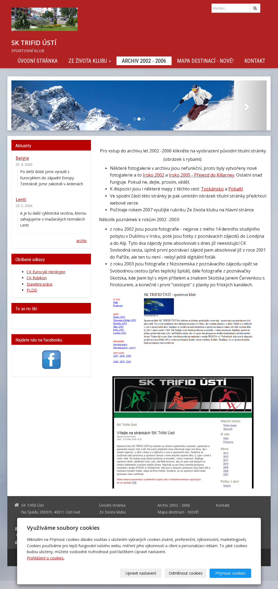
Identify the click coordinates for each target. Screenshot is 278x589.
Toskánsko (212, 189)
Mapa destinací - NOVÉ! (205, 61)
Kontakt (254, 61)
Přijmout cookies (230, 573)
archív (81, 240)
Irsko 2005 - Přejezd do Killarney (201, 175)
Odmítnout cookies (186, 573)
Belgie (22, 158)
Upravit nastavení (141, 573)
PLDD (32, 290)
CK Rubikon (37, 277)
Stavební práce (39, 284)
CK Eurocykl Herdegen (46, 271)
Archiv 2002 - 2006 (144, 61)
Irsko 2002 (153, 175)
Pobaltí (235, 189)
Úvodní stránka (38, 61)
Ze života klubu (88, 61)
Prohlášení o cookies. (45, 557)
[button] (30, 105)
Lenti (21, 199)
